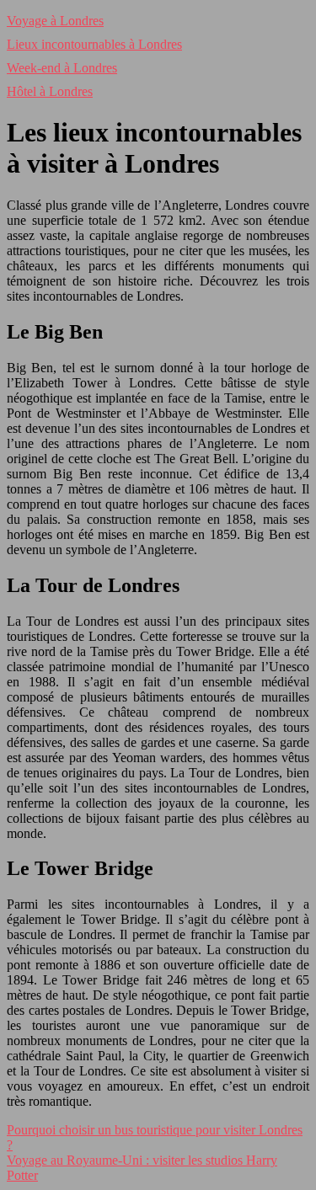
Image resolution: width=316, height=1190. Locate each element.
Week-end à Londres (62, 68)
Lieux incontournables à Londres (94, 44)
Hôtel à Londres (50, 91)
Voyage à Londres (55, 20)
